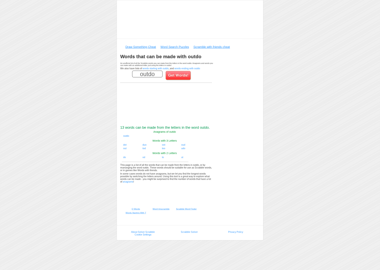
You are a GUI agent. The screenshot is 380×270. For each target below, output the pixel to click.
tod (144, 148)
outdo (126, 136)
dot (124, 145)
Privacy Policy (235, 232)
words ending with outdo (187, 68)
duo (144, 145)
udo (183, 148)
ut (182, 157)
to (163, 157)
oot (163, 145)
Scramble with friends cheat (211, 46)
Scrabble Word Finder (186, 209)
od (143, 157)
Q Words (136, 209)
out (124, 148)
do (124, 157)
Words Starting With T (136, 213)
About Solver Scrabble (143, 232)
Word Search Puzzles (174, 46)
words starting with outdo (155, 68)
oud (183, 145)
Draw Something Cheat (140, 46)
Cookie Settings (143, 234)
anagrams (128, 181)
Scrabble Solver (189, 232)
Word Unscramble (161, 209)
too (163, 148)
